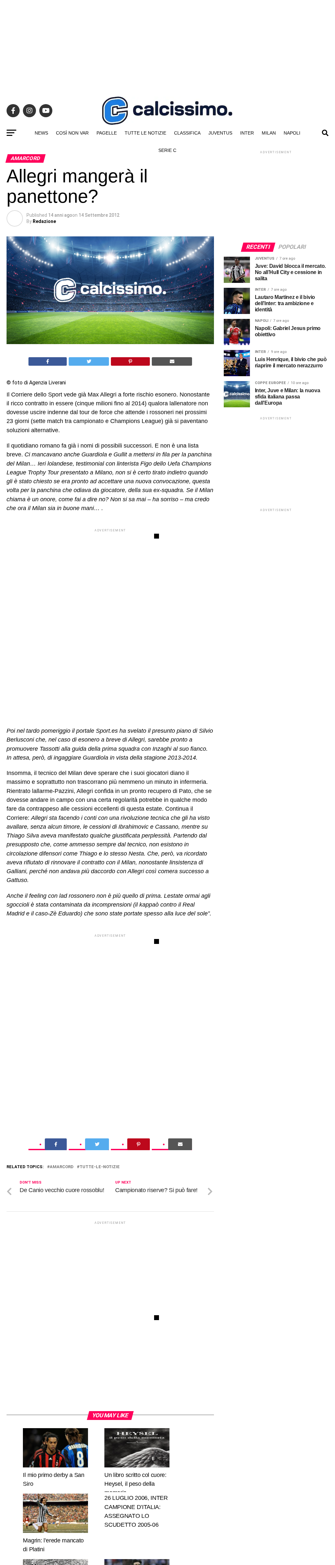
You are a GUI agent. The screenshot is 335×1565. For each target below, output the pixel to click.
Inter (247, 133)
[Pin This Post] (130, 361)
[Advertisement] (167, 46)
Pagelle (107, 133)
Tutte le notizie (145, 133)
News (41, 133)
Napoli (292, 133)
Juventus (220, 133)
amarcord (62, 1167)
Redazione (44, 221)
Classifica (187, 133)
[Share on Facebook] (47, 361)
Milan (269, 133)
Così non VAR (72, 133)
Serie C (167, 150)
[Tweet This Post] (89, 361)
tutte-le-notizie (99, 1167)
